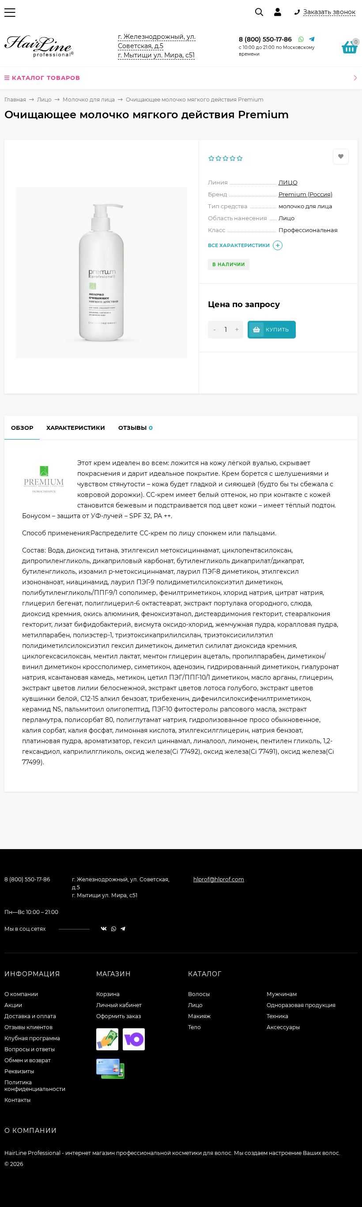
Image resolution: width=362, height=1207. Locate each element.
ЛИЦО (288, 182)
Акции (13, 1005)
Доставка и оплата (30, 1016)
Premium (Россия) (305, 194)
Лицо (44, 99)
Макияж (199, 1016)
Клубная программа (32, 1038)
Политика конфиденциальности (34, 1085)
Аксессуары (283, 1027)
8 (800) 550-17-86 (265, 39)
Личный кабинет (119, 1005)
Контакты (17, 1100)
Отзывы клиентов (28, 1027)
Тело (194, 1027)
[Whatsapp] (301, 39)
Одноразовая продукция (301, 1005)
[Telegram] (312, 39)
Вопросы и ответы (29, 1049)
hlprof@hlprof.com (218, 879)
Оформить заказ (118, 1016)
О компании (21, 994)
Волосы (199, 994)
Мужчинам (282, 994)
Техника (277, 1016)
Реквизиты (19, 1071)
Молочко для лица (89, 99)
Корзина (108, 994)
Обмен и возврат (27, 1060)
